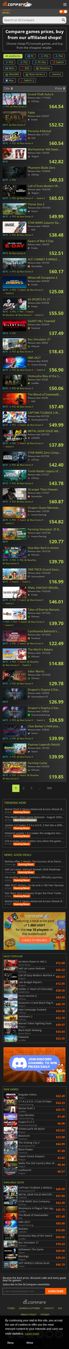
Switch (60, 62)
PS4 (61, 56)
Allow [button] (29, 1342)
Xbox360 (14, 74)
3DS (27, 68)
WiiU (11, 68)
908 (49, 788)
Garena (56, 74)
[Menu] (64, 5)
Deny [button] (10, 1342)
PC (32, 56)
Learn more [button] (32, 1333)
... (40, 788)
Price (59, 88)
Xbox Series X (37, 74)
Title (7, 88)
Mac (11, 80)
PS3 (11, 62)
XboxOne (44, 68)
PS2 (25, 62)
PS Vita (42, 62)
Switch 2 (29, 80)
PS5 (46, 56)
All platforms (13, 56)
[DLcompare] (34, 1301)
